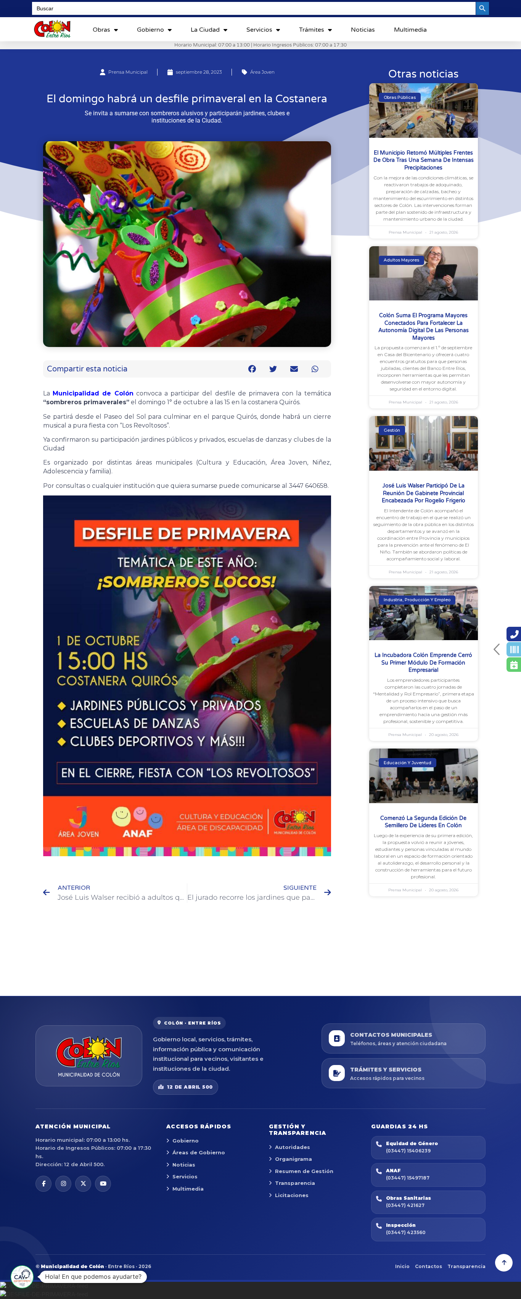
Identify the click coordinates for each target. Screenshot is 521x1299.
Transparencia (295, 1183)
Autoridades (292, 1147)
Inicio (402, 1266)
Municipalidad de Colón (93, 393)
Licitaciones (292, 1195)
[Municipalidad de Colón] (88, 1055)
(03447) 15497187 (407, 1178)
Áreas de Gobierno (198, 1152)
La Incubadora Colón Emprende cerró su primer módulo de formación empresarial (423, 662)
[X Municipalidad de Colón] (83, 1184)
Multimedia (410, 30)
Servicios (259, 30)
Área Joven (262, 72)
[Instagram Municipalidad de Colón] (63, 1184)
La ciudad (205, 30)
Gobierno (150, 30)
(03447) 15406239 (408, 1151)
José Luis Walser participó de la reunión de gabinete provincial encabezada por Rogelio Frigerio (423, 493)
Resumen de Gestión (304, 1171)
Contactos (428, 1266)
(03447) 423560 (406, 1232)
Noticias (363, 30)
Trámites (311, 30)
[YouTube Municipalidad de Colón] (103, 1184)
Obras (101, 30)
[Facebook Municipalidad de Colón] (43, 1184)
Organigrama (293, 1159)
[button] (252, 369)
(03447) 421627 (405, 1205)
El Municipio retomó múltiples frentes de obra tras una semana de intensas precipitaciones (423, 160)
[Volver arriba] (504, 1263)
